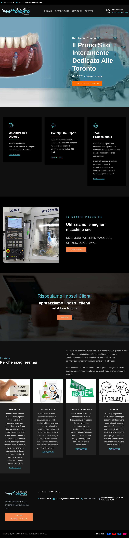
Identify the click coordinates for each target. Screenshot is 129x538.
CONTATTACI (14, 155)
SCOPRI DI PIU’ (76, 250)
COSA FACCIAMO (62, 11)
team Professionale (102, 134)
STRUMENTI (77, 11)
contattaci (64, 317)
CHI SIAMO (48, 11)
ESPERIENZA (48, 409)
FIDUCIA (114, 409)
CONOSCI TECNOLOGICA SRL (18, 517)
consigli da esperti (64, 133)
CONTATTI (89, 11)
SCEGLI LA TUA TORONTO (87, 83)
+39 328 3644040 (120, 12)
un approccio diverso (18, 134)
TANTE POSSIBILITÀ (81, 409)
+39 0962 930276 (90, 499)
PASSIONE (15, 409)
